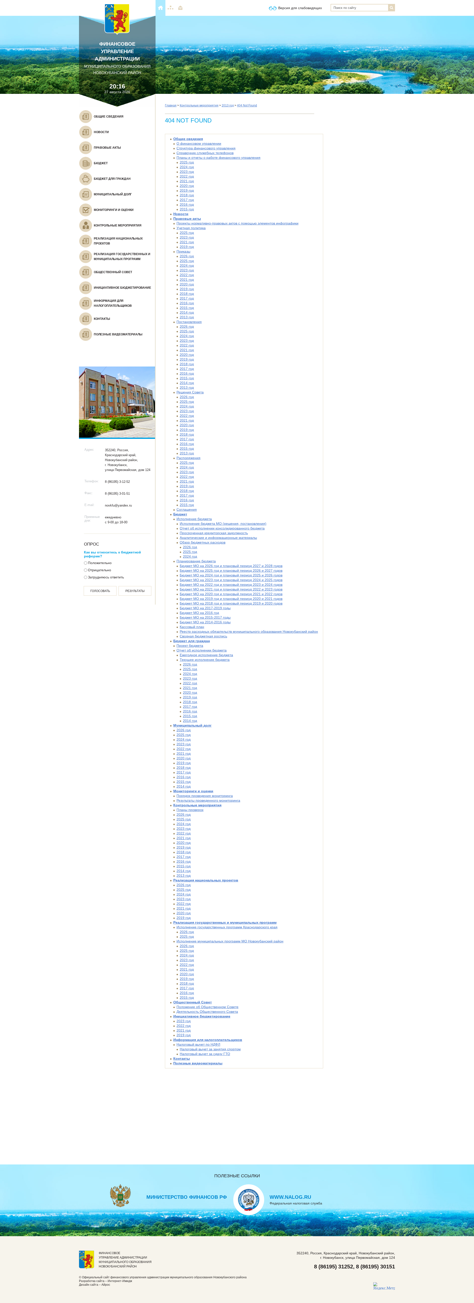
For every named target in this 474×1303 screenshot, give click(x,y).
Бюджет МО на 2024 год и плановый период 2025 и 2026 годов (231, 575)
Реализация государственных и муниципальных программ (224, 922)
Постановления (189, 322)
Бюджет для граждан (191, 641)
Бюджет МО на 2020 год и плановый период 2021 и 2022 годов (231, 594)
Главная (171, 105)
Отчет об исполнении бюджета (202, 650)
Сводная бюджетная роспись (203, 636)
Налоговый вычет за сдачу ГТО (205, 1054)
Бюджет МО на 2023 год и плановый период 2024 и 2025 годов (231, 580)
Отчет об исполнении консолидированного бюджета (222, 528)
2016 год (187, 204)
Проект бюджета (190, 646)
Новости (180, 214)
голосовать (100, 591)
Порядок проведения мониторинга (205, 796)
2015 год (187, 209)
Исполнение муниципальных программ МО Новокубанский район (230, 941)
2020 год (187, 186)
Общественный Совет (192, 1002)
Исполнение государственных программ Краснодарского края (227, 927)
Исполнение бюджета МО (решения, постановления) (223, 524)
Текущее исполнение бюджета (205, 660)
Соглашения (187, 509)
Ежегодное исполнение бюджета (206, 655)
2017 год (187, 200)
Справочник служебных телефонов (205, 153)
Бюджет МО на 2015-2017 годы (205, 617)
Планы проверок (190, 810)
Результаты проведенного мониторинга (208, 800)
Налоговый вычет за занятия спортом (210, 1049)
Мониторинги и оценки (193, 791)
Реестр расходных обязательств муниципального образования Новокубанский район (249, 631)
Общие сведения (188, 139)
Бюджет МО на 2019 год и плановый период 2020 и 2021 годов (231, 599)
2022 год (187, 176)
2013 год (228, 105)
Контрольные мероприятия (199, 105)
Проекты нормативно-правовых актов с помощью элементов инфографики (237, 223)
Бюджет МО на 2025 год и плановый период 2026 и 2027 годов (231, 570)
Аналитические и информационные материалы (218, 538)
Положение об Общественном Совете (207, 1007)
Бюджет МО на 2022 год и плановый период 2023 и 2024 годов (231, 585)
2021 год (187, 181)
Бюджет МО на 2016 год (199, 613)
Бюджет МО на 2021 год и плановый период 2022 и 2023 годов (231, 589)
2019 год (187, 190)
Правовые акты (187, 219)
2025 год (187, 162)
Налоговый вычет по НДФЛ (198, 1044)
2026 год (187, 256)
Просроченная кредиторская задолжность (214, 533)
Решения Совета (190, 392)
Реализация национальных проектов (205, 880)
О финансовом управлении (199, 143)
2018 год (187, 195)
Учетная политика (191, 228)
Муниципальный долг (192, 725)
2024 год (187, 167)
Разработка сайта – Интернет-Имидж (105, 1281)
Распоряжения (188, 458)
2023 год (187, 172)
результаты (135, 591)
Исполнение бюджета (194, 519)
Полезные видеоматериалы (197, 1063)
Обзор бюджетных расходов (202, 542)
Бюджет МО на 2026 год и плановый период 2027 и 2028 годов (231, 566)
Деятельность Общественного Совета (207, 1012)
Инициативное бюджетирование (201, 1016)
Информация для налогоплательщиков (207, 1040)
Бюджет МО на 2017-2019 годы (205, 608)
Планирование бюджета (196, 561)
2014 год (187, 312)
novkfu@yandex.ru (118, 505)
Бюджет (180, 514)
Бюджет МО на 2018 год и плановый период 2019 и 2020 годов (231, 603)
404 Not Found (247, 105)
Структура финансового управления (206, 148)
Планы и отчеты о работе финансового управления (218, 158)
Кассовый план (192, 627)
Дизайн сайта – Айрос (94, 1284)
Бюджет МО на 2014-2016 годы (205, 622)
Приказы (183, 251)
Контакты (181, 1058)
